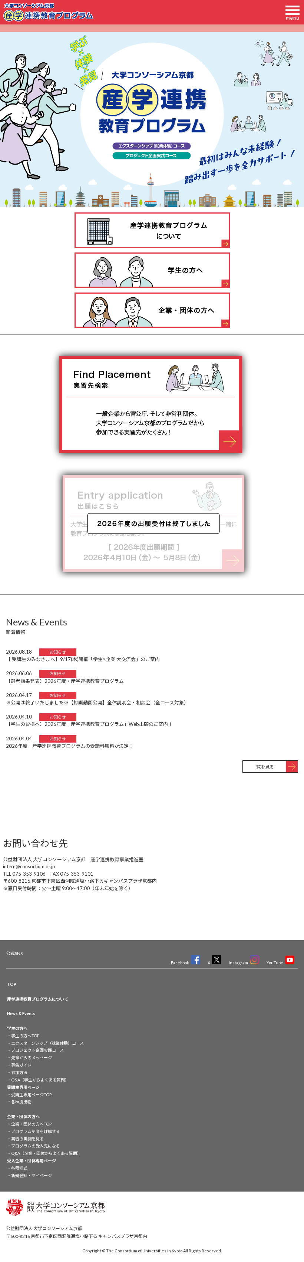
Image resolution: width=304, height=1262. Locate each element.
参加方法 (19, 1072)
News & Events (21, 1013)
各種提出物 (21, 1101)
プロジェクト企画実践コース (37, 1050)
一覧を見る (263, 767)
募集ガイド (21, 1065)
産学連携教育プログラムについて (37, 999)
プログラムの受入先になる (35, 1145)
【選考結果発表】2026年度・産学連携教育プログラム (65, 681)
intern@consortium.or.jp (29, 866)
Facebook (180, 962)
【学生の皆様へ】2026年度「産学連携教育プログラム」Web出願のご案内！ (89, 724)
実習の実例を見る (27, 1138)
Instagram (238, 962)
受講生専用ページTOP (31, 1094)
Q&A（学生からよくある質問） (40, 1079)
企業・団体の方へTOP (31, 1123)
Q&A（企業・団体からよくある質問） (46, 1153)
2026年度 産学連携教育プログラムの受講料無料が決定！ (69, 746)
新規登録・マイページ (31, 1175)
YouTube (275, 962)
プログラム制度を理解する (35, 1131)
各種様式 (19, 1168)
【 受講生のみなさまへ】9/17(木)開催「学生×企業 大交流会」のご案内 (83, 659)
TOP (11, 984)
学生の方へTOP (25, 1035)
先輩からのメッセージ (31, 1057)
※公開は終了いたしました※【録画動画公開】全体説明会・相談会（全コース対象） (97, 703)
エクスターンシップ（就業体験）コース (47, 1043)
